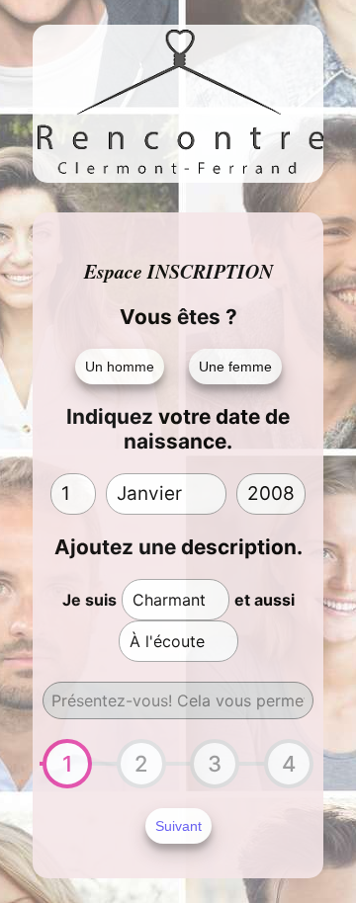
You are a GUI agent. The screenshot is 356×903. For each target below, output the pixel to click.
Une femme (235, 366)
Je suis (89, 600)
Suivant (178, 826)
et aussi (264, 600)
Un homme (119, 366)
